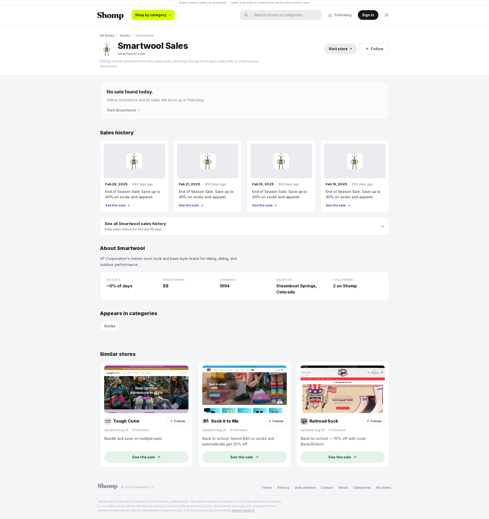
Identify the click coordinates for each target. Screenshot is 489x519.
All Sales (107, 35)
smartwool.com (131, 53)
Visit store (338, 49)
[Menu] (387, 15)
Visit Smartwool (121, 110)
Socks (125, 35)
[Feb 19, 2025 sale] (281, 176)
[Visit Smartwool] (107, 49)
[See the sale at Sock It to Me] (244, 414)
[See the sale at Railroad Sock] (342, 414)
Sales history (117, 133)
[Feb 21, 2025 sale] (208, 176)
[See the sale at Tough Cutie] (146, 414)
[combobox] (284, 15)
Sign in (368, 15)
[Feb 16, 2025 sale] (355, 176)
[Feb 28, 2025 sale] (134, 176)
